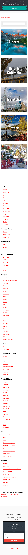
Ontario (5, 372)
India (4, 195)
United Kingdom (8, 339)
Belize (5, 232)
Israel (4, 244)
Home (2, 17)
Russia (5, 326)
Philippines (6, 211)
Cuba (4, 440)
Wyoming (6, 427)
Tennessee (6, 419)
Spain (5, 328)
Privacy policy (15, 8)
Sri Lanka (6, 216)
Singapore (6, 214)
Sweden (5, 331)
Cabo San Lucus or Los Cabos (12, 469)
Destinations (7, 17)
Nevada (5, 403)
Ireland (5, 302)
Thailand (5, 219)
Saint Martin (6, 453)
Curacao (5, 437)
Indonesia (6, 198)
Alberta (5, 364)
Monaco (5, 312)
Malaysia (5, 203)
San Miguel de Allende (9, 477)
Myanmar (6, 208)
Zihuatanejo (6, 485)
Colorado (6, 390)
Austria (5, 278)
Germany (6, 294)
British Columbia (8, 366)
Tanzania (6, 349)
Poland (5, 320)
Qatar (5, 250)
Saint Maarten (7, 456)
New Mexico (7, 406)
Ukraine (5, 337)
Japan (5, 200)
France (5, 291)
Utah (4, 425)
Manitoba (6, 369)
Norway (5, 318)
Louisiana (6, 398)
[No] (26, 5)
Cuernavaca (6, 466)
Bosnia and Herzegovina (10, 280)
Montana (6, 400)
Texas (5, 422)
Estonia (5, 286)
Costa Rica (6, 234)
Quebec (5, 374)
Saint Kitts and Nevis (9, 451)
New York (6, 409)
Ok (14, 6)
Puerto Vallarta (7, 471)
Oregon (5, 414)
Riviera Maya (7, 474)
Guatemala (6, 237)
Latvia (5, 307)
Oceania (5, 356)
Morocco (6, 347)
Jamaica (5, 448)
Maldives (5, 206)
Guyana (5, 268)
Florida (5, 392)
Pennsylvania (7, 417)
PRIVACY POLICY (14, 548)
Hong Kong (6, 192)
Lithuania (6, 310)
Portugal (5, 323)
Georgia (5, 395)
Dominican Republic (9, 443)
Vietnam (5, 224)
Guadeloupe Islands (9, 445)
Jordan (5, 247)
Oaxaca (5, 482)
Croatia (5, 283)
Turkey (5, 222)
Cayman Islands (8, 435)
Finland (5, 288)
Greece (5, 296)
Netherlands (6, 315)
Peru (4, 270)
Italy (4, 304)
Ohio (4, 411)
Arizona (5, 384)
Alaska (5, 382)
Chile (4, 260)
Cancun (5, 463)
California (6, 387)
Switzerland (6, 334)
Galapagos (6, 265)
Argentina (6, 257)
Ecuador (5, 262)
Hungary (5, 299)
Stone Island (7, 479)
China (5, 189)
